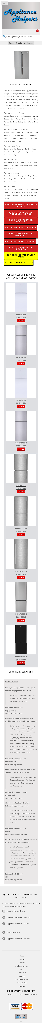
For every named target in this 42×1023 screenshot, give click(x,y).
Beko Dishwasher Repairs (13, 149)
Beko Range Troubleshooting (27, 135)
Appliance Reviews (22, 966)
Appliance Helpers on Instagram (18, 917)
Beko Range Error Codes (21, 119)
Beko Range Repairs (11, 152)
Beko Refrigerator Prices (28, 179)
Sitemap (22, 986)
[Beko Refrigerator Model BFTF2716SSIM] (21, 440)
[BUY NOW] (21, 322)
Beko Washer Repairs (11, 155)
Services (22, 963)
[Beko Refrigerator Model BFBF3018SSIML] (21, 526)
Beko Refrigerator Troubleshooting (18, 138)
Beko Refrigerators (25, 37)
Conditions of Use (22, 979)
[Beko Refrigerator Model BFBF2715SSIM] (21, 611)
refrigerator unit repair (11, 195)
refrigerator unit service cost (24, 192)
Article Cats (28, 43)
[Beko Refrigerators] (21, 82)
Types (11, 43)
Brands (19, 43)
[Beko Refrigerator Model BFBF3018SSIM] (21, 568)
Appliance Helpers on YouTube (18, 924)
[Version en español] (37, 32)
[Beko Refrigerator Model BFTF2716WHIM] (21, 397)
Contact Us (22, 973)
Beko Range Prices (11, 179)
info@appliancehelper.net (16, 911)
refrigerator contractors (13, 189)
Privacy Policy (22, 983)
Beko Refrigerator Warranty (21, 234)
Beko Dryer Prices (30, 176)
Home (22, 956)
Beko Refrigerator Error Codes (21, 205)
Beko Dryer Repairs (30, 149)
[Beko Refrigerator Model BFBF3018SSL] (21, 483)
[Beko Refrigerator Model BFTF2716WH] (21, 312)
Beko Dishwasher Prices (13, 176)
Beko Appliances (12, 37)
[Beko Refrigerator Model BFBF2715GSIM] (21, 654)
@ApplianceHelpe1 (14, 932)
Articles (21, 976)
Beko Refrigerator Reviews (21, 248)
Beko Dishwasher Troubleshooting (16, 132)
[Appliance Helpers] (21, 15)
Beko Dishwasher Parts (12, 162)
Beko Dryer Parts (27, 162)
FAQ (21, 969)
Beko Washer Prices (11, 182)
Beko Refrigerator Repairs (28, 152)
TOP (21, 1021)
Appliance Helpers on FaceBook (18, 939)
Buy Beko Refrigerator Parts (21, 256)
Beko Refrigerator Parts (24, 165)
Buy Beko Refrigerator (18, 263)
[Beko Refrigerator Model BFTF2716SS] (21, 354)
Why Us (21, 959)
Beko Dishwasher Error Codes (14, 116)
